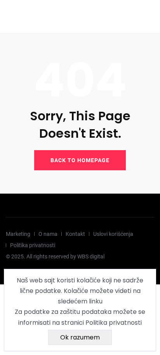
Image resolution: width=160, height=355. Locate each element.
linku (96, 301)
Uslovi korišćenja (113, 234)
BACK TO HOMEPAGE (80, 160)
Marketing (18, 234)
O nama (47, 234)
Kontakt (75, 234)
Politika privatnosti (32, 245)
